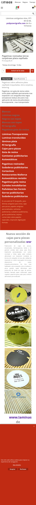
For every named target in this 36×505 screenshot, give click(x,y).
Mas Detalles (17, 465)
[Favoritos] (32, 71)
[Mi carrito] (32, 8)
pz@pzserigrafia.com (16, 23)
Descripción (6, 79)
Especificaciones (19, 79)
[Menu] (2, 8)
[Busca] (33, 13)
